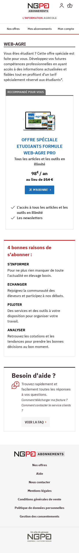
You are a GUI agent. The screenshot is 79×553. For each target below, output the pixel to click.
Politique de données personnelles (39, 508)
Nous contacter (39, 482)
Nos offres (39, 465)
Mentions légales (40, 491)
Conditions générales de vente (39, 499)
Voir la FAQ (34, 422)
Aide (39, 474)
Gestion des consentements (39, 516)
